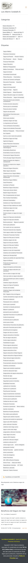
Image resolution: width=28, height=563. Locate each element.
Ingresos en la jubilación (9, 388)
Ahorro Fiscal (6, 462)
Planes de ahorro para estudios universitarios (11, 100)
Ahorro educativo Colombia (10, 348)
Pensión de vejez (7, 376)
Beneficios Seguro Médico (10, 180)
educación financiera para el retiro (12, 327)
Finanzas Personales (8, 30)
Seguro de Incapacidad (9, 36)
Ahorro (14, 59)
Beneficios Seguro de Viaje (10, 138)
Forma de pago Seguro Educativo (12, 158)
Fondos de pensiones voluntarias (12, 396)
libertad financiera (8, 450)
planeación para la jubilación (11, 312)
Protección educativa (8, 360)
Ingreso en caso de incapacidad (11, 250)
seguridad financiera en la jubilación (12, 314)
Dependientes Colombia (9, 465)
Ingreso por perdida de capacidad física (13, 258)
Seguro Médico (7, 32)
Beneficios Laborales (8, 467)
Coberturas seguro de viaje (10, 208)
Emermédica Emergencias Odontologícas (10, 146)
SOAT (19, 36)
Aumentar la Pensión (8, 185)
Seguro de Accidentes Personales (12, 128)
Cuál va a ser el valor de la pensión (12, 136)
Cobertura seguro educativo (10, 282)
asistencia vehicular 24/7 (10, 442)
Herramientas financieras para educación (11, 114)
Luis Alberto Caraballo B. (10, 514)
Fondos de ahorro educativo (10, 104)
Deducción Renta (16, 462)
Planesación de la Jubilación (10, 302)
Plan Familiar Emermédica (10, 198)
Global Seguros (7, 92)
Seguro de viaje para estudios (11, 219)
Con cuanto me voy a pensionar (11, 227)
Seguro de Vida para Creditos (11, 245)
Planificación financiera (9, 391)
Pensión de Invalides (8, 287)
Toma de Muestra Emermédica (11, 126)
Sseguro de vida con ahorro (10, 332)
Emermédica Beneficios (9, 150)
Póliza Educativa (7, 77)
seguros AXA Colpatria (9, 437)
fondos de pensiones (8, 317)
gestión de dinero (18, 450)
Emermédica (6, 34)
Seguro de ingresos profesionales (12, 267)
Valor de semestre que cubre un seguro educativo (13, 279)
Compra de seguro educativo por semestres (11, 270)
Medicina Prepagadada (9, 67)
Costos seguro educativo (9, 340)
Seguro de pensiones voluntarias (11, 393)
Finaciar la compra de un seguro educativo (11, 165)
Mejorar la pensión (19, 222)
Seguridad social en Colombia (11, 381)
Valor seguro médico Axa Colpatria (12, 232)
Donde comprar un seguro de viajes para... (12, 213)
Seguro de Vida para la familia (11, 237)
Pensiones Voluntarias (8, 28)
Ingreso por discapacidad (10, 255)
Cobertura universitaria (9, 365)
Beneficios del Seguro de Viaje (13, 511)
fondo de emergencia (8, 455)
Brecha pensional (7, 222)
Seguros (15, 89)
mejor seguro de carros (9, 434)
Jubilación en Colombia (9, 386)
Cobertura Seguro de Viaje (10, 120)
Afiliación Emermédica (9, 200)
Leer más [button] (24, 528)
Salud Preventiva (7, 182)
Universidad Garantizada (9, 74)
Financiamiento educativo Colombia (12, 363)
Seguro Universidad (19, 97)
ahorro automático (8, 452)
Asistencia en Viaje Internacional (11, 203)
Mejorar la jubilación (8, 309)
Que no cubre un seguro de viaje (11, 273)
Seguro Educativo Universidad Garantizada (11, 176)
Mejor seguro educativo (9, 171)
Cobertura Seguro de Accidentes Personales (11, 291)
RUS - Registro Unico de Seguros (11, 294)
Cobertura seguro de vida (9, 240)
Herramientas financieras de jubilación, (13, 325)
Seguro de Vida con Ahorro (10, 247)
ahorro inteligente (19, 444)
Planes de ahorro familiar (10, 109)
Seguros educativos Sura (9, 350)
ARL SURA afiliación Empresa (11, 460)
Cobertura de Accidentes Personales (12, 253)
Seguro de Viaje (18, 32)
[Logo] (7, 6)
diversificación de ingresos (10, 330)
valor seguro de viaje (8, 210)
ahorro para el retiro (8, 322)
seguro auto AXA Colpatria (10, 422)
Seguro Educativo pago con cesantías (13, 95)
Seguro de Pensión (8, 56)
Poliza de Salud (20, 131)
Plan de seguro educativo (10, 337)
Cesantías (18, 82)
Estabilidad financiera (9, 383)
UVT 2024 (20, 465)
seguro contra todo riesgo (10, 429)
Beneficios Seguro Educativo (10, 187)
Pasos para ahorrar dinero (10, 190)
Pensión (20, 59)
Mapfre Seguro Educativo (10, 192)
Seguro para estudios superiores (11, 368)
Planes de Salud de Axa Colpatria (12, 230)
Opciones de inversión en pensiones (12, 419)
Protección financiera (8, 404)
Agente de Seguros (8, 141)
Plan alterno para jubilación (10, 414)
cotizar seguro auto (8, 444)
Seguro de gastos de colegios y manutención (11, 161)
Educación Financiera (9, 82)
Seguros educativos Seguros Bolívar (12, 355)
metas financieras (8, 457)
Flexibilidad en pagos (8, 342)
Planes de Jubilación (8, 299)
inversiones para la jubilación (11, 319)
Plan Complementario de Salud (11, 195)
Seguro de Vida (16, 34)
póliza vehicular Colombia (10, 424)
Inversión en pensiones (9, 406)
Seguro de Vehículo (8, 38)
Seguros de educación (9, 111)
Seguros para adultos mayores (11, 416)
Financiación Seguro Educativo (11, 155)
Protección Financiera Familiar (11, 235)
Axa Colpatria (6, 133)
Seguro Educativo (7, 25)
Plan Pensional (7, 59)
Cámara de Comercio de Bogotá (11, 79)
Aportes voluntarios (8, 409)
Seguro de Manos (8, 260)
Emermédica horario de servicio (11, 152)
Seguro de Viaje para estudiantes (12, 217)
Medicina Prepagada (8, 131)
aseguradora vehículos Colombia (12, 432)
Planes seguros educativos (10, 345)
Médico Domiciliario (8, 69)
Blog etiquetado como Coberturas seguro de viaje (12, 483)
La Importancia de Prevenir (10, 123)
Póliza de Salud (19, 69)
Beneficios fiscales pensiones (11, 411)
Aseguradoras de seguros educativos (13, 373)
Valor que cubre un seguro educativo (12, 276)
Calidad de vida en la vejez (10, 401)
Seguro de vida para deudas (10, 242)
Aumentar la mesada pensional (11, 307)
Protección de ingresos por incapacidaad (10, 263)
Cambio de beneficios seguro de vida (13, 297)
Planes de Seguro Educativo (10, 168)
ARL (17, 38)
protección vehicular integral (10, 439)
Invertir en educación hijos (10, 371)
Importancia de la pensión (10, 378)
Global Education (17, 92)
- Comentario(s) (16, 528)
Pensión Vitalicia (19, 56)
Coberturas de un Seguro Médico (11, 173)
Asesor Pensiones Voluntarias (11, 143)
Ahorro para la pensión (9, 304)
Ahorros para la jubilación (10, 399)
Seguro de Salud (7, 72)
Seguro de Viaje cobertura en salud (12, 205)
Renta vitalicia (20, 406)
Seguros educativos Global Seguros (12, 353)
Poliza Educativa (7, 97)
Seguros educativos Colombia (11, 335)
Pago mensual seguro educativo (11, 358)
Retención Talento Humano (10, 470)
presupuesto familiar (8, 447)
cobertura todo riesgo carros (10, 427)
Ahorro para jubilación (9, 224)
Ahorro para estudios (8, 118)
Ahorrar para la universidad (10, 106)
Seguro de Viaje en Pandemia (11, 285)
